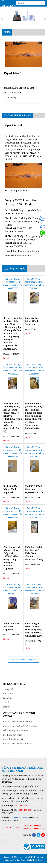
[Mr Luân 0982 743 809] (42, 225)
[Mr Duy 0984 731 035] (42, 218)
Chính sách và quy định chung (17, 721)
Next (44, 18)
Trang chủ (8, 689)
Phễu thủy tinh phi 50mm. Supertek (11, 626)
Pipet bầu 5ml (21, 190)
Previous (3, 18)
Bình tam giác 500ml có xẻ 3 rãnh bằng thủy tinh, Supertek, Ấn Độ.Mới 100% (33, 629)
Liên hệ (6, 706)
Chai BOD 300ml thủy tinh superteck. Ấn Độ (34, 489)
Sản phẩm (8, 698)
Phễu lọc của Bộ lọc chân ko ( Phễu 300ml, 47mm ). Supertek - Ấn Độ (34, 553)
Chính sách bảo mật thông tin (17, 743)
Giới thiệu (8, 693)
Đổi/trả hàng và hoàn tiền (15, 730)
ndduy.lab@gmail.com (19, 817)
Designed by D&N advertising (31, 860)
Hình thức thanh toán (13, 739)
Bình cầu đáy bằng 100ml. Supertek (10, 489)
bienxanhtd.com (22, 255)
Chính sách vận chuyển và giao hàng (20, 726)
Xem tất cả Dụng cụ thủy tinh (23, 659)
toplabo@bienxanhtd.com (26, 251)
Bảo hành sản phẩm (12, 734)
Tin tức (6, 702)
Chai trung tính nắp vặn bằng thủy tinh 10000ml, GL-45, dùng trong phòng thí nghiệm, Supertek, (11, 558)
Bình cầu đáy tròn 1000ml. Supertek (32, 321)
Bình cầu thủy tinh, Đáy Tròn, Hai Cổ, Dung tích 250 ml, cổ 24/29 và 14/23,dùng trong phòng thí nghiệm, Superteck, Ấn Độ (12, 417)
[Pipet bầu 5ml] (23, 54)
